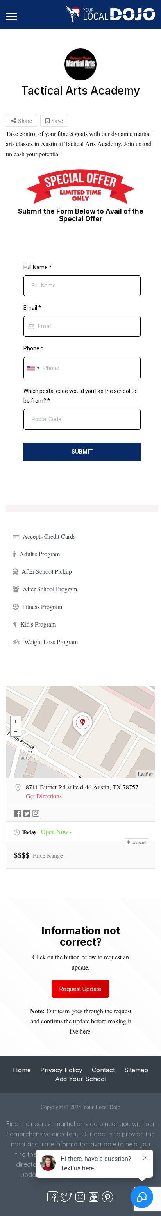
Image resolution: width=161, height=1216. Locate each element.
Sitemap (136, 1070)
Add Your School (80, 1079)
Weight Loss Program (51, 641)
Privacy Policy (61, 1070)
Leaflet (145, 774)
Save (56, 120)
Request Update (80, 989)
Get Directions (44, 796)
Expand (139, 842)
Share (24, 120)
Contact (103, 1070)
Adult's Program (40, 554)
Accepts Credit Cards (49, 536)
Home (22, 1070)
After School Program (50, 589)
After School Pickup (46, 571)
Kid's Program (38, 624)
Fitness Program (42, 606)
